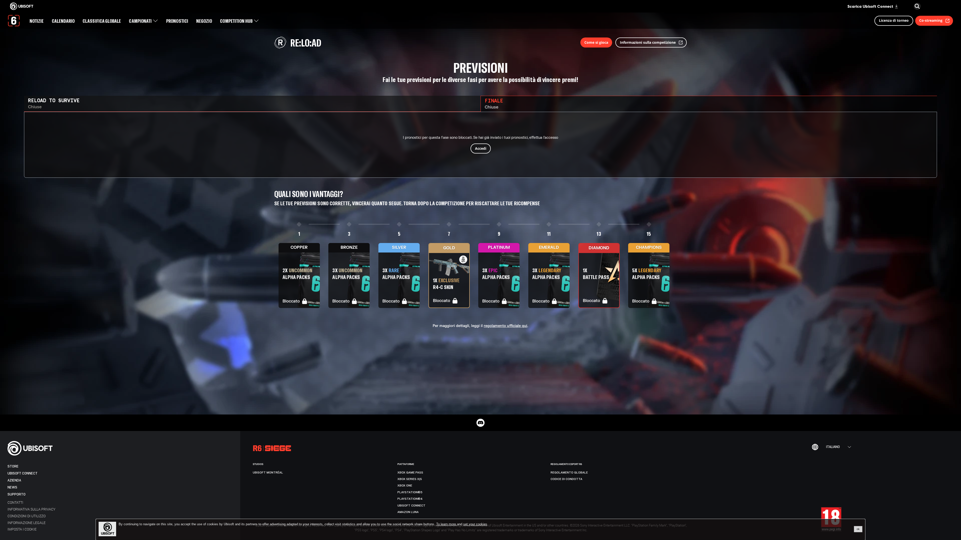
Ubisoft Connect (23, 473)
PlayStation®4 (410, 498)
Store (13, 466)
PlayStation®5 (409, 492)
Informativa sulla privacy (31, 509)
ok (858, 529)
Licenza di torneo (894, 20)
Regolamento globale (569, 472)
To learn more (446, 524)
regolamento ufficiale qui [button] (505, 326)
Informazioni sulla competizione (648, 42)
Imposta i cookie (22, 529)
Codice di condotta (566, 479)
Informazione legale (27, 522)
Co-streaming (930, 20)
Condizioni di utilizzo (27, 516)
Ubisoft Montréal (268, 472)
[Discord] (480, 423)
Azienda (14, 480)
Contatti (15, 502)
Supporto (17, 494)
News (12, 487)
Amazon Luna (408, 512)
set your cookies (475, 524)
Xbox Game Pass (410, 472)
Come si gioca (596, 42)
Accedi (480, 148)
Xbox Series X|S (409, 479)
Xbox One (404, 485)
